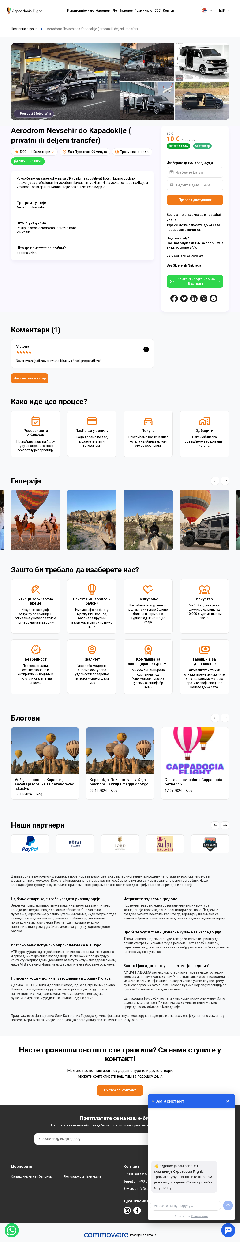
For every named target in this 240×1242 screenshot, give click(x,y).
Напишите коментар (30, 378)
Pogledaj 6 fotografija (35, 113)
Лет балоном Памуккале (132, 10)
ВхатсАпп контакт (120, 1090)
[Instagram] (127, 1210)
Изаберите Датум (189, 172)
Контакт (169, 10)
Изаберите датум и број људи (190, 163)
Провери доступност (195, 200)
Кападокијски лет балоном (89, 10)
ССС (157, 10)
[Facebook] (137, 1210)
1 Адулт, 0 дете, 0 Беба (193, 185)
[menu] (219, 1101)
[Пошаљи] (228, 1205)
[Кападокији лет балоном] (25, 10)
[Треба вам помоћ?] (228, 1230)
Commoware (199, 1216)
